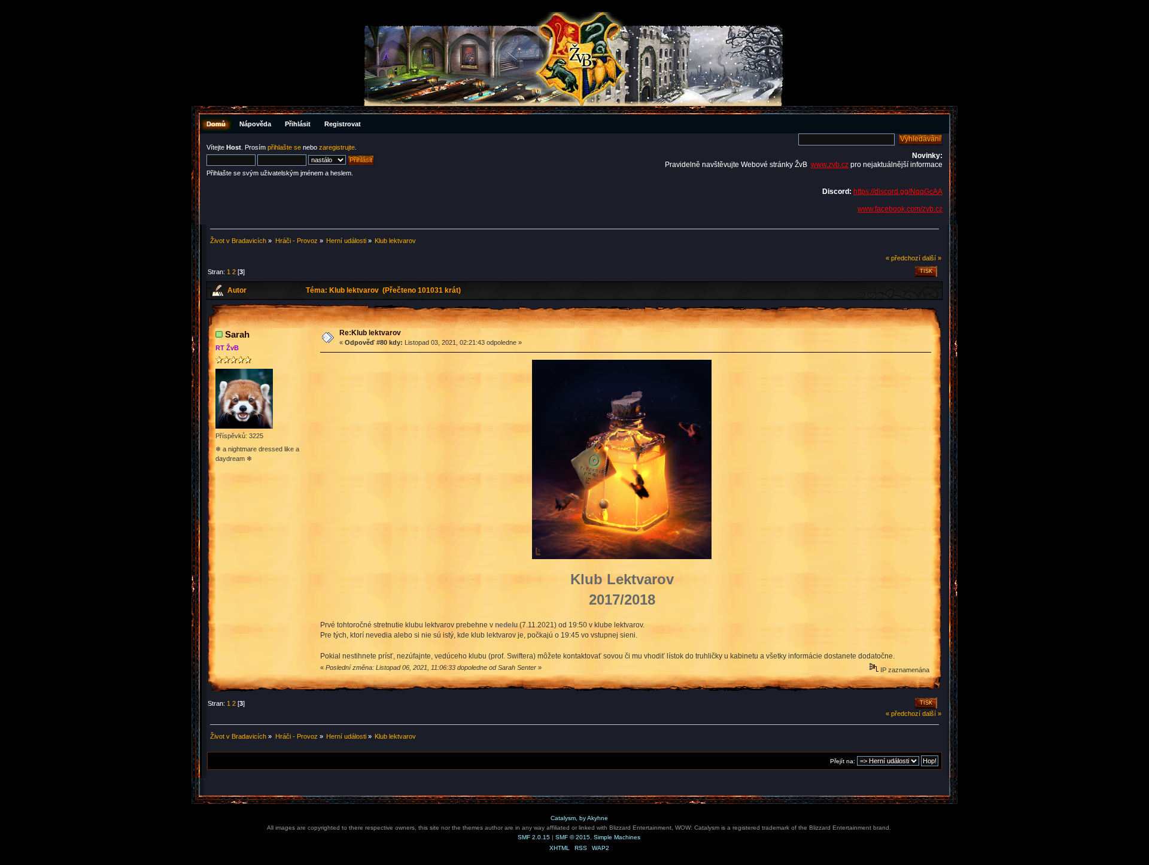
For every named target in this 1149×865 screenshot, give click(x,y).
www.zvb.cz (830, 164)
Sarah (237, 334)
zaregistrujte (337, 147)
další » (931, 258)
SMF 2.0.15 (534, 837)
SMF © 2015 (572, 837)
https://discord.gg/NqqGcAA (898, 191)
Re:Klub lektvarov (370, 333)
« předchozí (903, 258)
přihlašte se (284, 147)
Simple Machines (617, 837)
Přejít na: (842, 761)
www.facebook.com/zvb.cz (900, 209)
